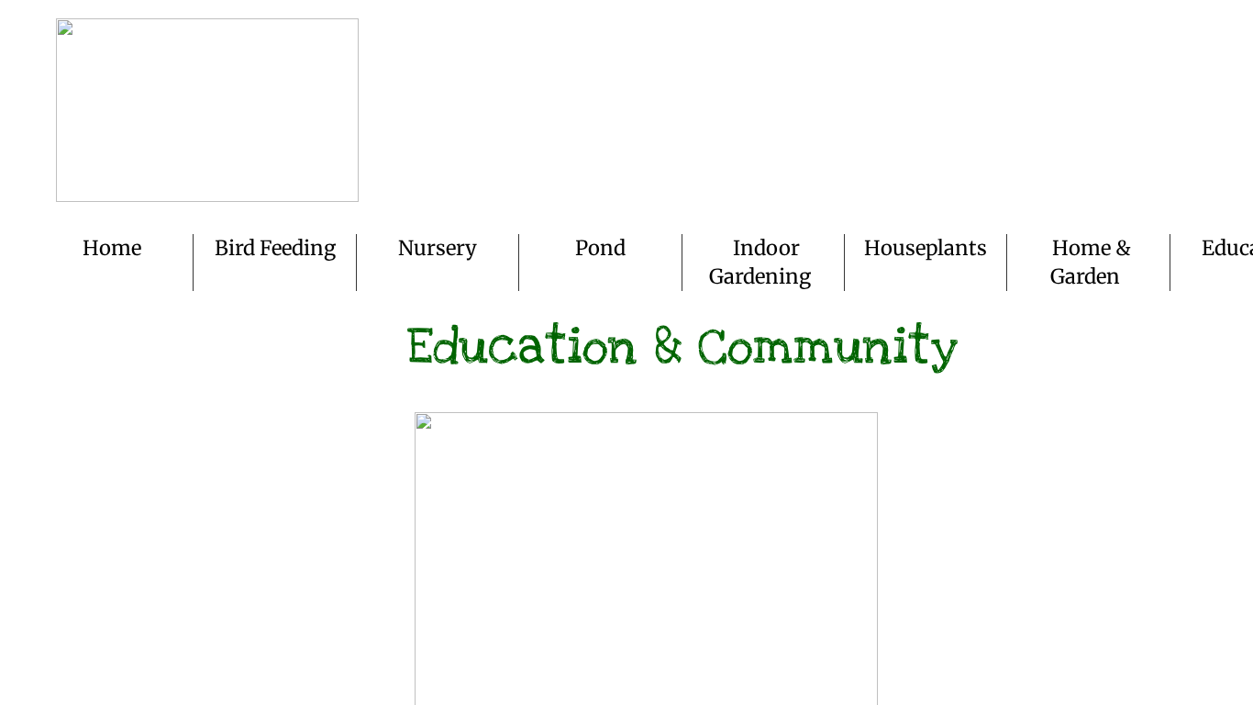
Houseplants (925, 248)
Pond (600, 248)
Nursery (437, 248)
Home (112, 248)
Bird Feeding (275, 248)
